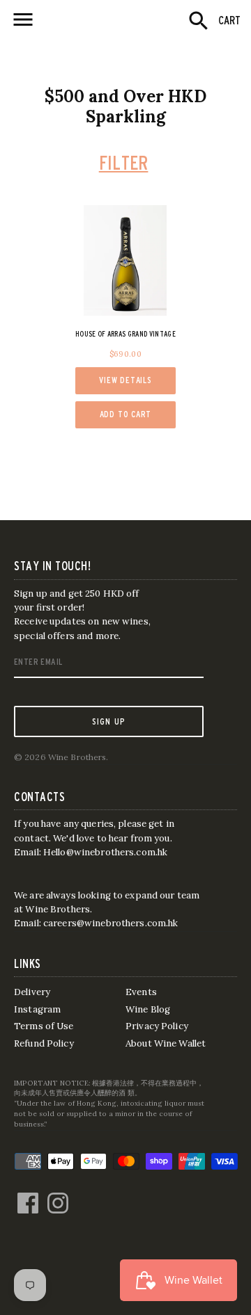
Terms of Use (44, 1026)
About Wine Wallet (166, 1043)
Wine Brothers (77, 757)
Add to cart (126, 414)
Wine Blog (148, 1009)
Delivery (32, 992)
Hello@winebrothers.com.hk (105, 852)
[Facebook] (27, 1196)
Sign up (109, 721)
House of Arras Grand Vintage (125, 334)
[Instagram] (57, 1196)
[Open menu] (23, 19)
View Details (125, 380)
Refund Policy (44, 1043)
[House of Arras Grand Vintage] (125, 260)
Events (141, 992)
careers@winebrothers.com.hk (110, 923)
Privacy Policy (157, 1026)
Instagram (37, 1009)
